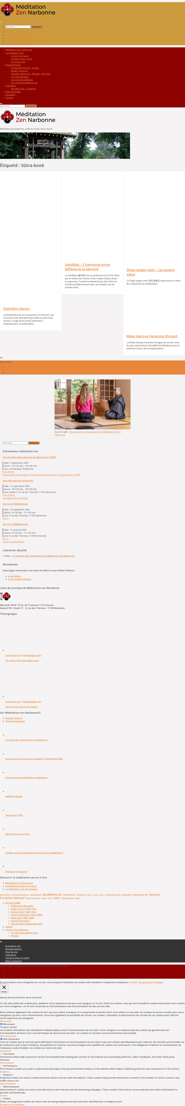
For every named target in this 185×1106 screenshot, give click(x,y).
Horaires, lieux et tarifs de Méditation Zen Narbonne (32, 31)
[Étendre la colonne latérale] (1, 357)
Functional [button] (5, 1050)
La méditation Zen (14, 53)
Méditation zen (140, 894)
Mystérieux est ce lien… (18, 834)
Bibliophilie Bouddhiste (20, 895)
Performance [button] (7, 1062)
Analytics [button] (5, 1071)
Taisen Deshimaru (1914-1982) (26, 914)
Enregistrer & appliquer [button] (12, 1104)
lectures (102, 895)
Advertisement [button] (8, 1083)
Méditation (127, 894)
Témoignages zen (31, 655)
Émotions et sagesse (16, 871)
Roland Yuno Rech (33, 898)
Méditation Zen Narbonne (19, 883)
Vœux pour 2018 (13, 815)
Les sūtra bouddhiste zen (24, 932)
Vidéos (56, 898)
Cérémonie (81, 894)
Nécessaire (9, 1024)
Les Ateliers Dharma (20, 579)
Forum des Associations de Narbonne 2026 (29, 457)
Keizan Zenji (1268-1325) (23, 911)
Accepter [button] (133, 982)
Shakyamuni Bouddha (22, 906)
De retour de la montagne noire (22, 660)
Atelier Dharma (5, 895)
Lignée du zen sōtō (113, 895)
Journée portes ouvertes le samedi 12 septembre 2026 (34, 758)
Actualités (10, 94)
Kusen (95, 895)
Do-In (6, 518)
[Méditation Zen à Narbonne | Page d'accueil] (28, 16)
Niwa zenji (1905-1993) (22, 917)
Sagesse (44, 898)
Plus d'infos (8, 495)
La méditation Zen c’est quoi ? (20, 34)
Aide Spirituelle (13, 91)
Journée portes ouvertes (43, 474)
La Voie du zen (12, 655)
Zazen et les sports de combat (21, 706)
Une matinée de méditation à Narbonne (26, 777)
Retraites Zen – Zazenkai (23, 88)
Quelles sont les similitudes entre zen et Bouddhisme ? (34, 852)
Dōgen (89, 895)
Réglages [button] (158, 982)
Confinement (69, 894)
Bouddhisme (35, 894)
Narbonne (154, 894)
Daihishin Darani (16, 308)
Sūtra (50, 898)
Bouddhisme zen (52, 894)
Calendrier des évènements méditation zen (27, 40)
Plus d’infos (8, 471)
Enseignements (13, 64)
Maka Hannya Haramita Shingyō (151, 336)
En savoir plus (146, 982)
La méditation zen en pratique (20, 37)
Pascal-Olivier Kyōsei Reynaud (20, 43)
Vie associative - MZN (69, 474)
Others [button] (4, 1095)
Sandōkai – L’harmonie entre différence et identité (87, 266)
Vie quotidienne (67, 898)
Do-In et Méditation (15, 504)
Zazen (77, 898)
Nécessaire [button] (6, 1021)
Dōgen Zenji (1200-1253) (23, 909)
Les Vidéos (15, 576)
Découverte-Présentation (16, 474)
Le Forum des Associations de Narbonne (26, 740)
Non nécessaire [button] (8, 1036)
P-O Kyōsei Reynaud (12, 897)
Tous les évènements (13, 541)
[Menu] (1, 22)
